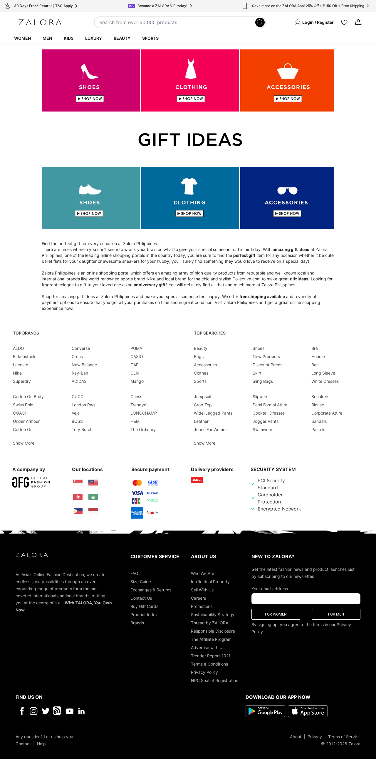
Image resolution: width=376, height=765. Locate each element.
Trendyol (138, 404)
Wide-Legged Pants (213, 412)
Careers (198, 598)
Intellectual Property (210, 581)
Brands (137, 622)
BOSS (77, 421)
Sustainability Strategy (212, 614)
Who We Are (202, 573)
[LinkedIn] (81, 711)
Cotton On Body (28, 396)
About (295, 736)
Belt (315, 364)
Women (22, 38)
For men (336, 614)
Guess (136, 396)
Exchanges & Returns (150, 589)
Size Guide (140, 581)
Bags (199, 356)
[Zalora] (40, 22)
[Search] (260, 22)
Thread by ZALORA (209, 622)
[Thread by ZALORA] (57, 711)
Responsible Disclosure (213, 630)
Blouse (317, 404)
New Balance (84, 364)
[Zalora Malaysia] (93, 483)
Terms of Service (344, 736)
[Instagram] (34, 711)
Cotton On (23, 429)
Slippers (260, 396)
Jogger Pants (265, 421)
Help (41, 743)
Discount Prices (267, 364)
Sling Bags (263, 381)
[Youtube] (69, 711)
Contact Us (141, 598)
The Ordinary (143, 429)
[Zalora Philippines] (78, 511)
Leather (201, 421)
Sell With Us (202, 589)
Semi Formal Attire (270, 404)
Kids (68, 38)
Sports (150, 38)
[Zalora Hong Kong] (78, 497)
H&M (135, 421)
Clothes (201, 372)
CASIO (136, 356)
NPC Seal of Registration (214, 680)
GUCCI (78, 396)
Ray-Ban (80, 372)
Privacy (315, 736)
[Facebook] (22, 711)
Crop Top (203, 404)
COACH (20, 412)
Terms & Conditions (209, 663)
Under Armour (26, 421)
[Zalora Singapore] (78, 483)
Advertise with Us (207, 647)
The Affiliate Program (211, 639)
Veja (76, 412)
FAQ (134, 573)
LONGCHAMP (143, 412)
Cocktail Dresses (269, 412)
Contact (23, 743)
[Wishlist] (344, 22)
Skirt (257, 372)
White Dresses (325, 381)
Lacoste (20, 364)
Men (47, 38)
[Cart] (358, 22)
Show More (23, 442)
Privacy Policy (204, 672)
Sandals (319, 421)
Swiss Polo (23, 404)
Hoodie (318, 356)
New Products (266, 356)
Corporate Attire (326, 412)
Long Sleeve (323, 372)
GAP (134, 364)
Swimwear (262, 429)
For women (276, 614)
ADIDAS (79, 381)
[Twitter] (46, 711)
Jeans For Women (211, 429)
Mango (137, 381)
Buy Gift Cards (144, 606)
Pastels (318, 429)
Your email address (269, 588)
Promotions (201, 606)
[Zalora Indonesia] (93, 511)
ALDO (18, 348)
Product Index (144, 614)
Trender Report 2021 (211, 655)
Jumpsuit (203, 396)
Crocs (77, 356)
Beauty (122, 38)
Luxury (93, 38)
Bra (314, 348)
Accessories (205, 364)
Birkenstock (24, 356)
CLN (134, 372)
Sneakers (320, 396)
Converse (81, 348)
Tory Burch (82, 429)
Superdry (22, 381)
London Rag (83, 404)
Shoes (258, 348)
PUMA (136, 348)
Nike (17, 372)
